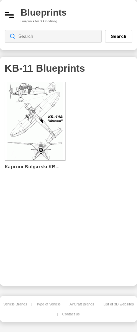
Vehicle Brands (15, 304)
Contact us (71, 314)
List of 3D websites (118, 304)
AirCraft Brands (81, 304)
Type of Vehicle (48, 304)
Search (118, 36)
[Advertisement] (104, 179)
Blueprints (44, 12)
